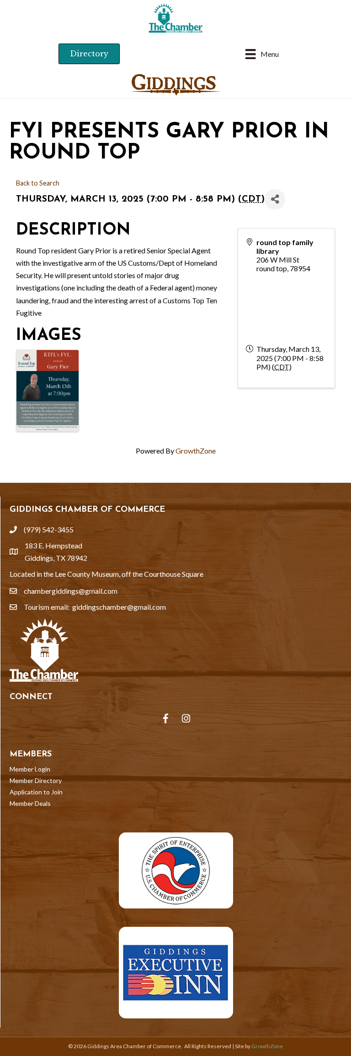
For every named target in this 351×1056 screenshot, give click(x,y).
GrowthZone (196, 450)
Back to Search (37, 183)
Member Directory (36, 780)
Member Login (30, 769)
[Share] (275, 199)
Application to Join (36, 792)
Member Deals (30, 803)
